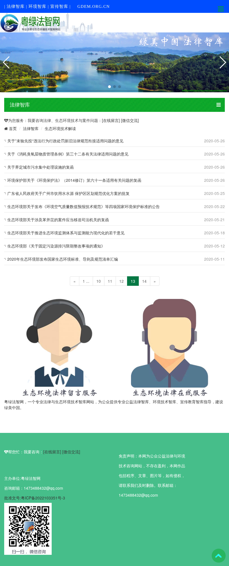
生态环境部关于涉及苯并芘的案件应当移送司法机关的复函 (58, 219)
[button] (109, 86)
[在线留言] (111, 120)
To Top (219, 556)
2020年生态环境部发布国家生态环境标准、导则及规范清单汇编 (62, 259)
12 (121, 281)
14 (144, 281)
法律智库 (31, 128)
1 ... (86, 281)
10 (98, 281)
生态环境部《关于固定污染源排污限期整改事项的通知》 (56, 246)
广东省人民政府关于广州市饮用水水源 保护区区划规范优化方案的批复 (68, 193)
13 (133, 281)
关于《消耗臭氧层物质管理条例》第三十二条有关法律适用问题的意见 (67, 154)
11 (110, 281)
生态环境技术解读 (60, 128)
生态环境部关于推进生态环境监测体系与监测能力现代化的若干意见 (66, 232)
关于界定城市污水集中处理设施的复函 (40, 167)
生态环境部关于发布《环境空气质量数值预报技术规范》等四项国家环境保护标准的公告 (83, 206)
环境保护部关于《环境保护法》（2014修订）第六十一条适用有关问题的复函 (74, 180)
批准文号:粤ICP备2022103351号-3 (34, 498)
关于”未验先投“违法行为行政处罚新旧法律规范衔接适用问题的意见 (65, 140)
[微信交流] (130, 120)
